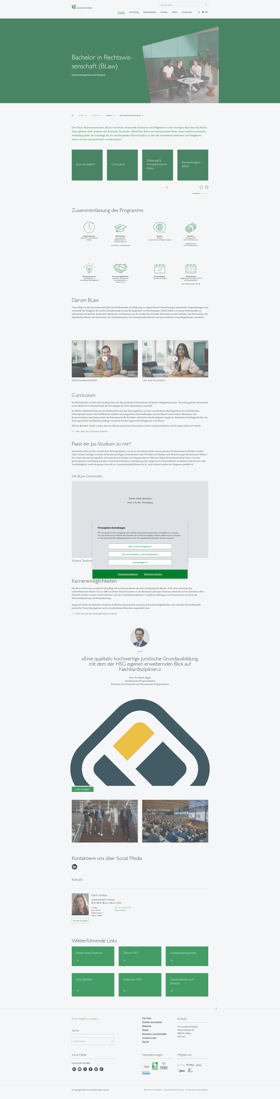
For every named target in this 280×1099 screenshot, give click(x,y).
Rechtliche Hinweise (153, 574)
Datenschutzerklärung (128, 574)
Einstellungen (139, 562)
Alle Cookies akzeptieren (140, 546)
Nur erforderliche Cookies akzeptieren (140, 554)
